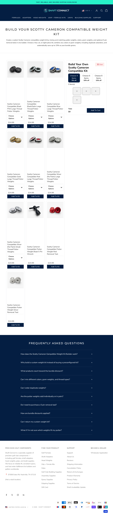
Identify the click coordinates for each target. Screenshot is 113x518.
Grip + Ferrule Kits (57, 17)
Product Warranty (73, 476)
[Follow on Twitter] (12, 495)
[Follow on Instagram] (18, 495)
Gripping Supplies (48, 483)
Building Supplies (83, 17)
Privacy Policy (72, 479)
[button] (15, 117)
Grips (70, 17)
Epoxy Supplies (47, 479)
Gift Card (44, 487)
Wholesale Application (99, 453)
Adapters (27, 17)
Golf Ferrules (46, 453)
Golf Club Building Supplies (51, 472)
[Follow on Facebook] (6, 495)
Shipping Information (75, 464)
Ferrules (16, 17)
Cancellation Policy (74, 468)
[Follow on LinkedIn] (24, 495)
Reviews (70, 460)
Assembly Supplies (48, 476)
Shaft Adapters (47, 457)
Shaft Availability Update (76, 487)
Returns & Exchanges (75, 472)
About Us (70, 457)
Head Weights (39, 17)
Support (97, 17)
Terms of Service (73, 483)
